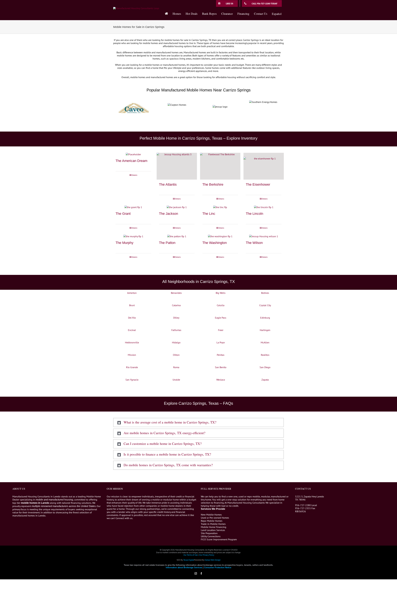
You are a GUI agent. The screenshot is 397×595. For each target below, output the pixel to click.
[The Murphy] (133, 236)
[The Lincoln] (263, 207)
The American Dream (131, 161)
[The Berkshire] (220, 166)
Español (276, 14)
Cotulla (220, 305)
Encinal (132, 330)
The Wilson (254, 243)
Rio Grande (132, 367)
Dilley (176, 317)
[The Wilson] (263, 236)
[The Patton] (177, 236)
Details (134, 175)
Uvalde (176, 379)
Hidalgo (176, 342)
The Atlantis (168, 184)
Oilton (176, 354)
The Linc (208, 214)
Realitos (265, 354)
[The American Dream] (133, 154)
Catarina (176, 305)
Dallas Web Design (213, 560)
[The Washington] (220, 236)
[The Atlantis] (177, 166)
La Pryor (220, 342)
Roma (176, 367)
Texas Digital (188, 560)
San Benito (220, 367)
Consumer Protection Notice (217, 567)
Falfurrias (176, 330)
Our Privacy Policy (206, 555)
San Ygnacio (131, 379)
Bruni (132, 305)
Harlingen (265, 330)
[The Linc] (220, 207)
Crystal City (265, 305)
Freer (220, 330)
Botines (265, 292)
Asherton (132, 292)
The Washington (214, 243)
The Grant (123, 214)
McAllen (265, 342)
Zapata (265, 379)
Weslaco (220, 379)
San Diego (265, 367)
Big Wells (220, 292)
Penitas (220, 354)
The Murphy (124, 243)
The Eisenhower (258, 184)
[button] (198, 422)
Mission (132, 354)
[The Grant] (133, 207)
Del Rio (132, 317)
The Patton (167, 243)
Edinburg (265, 317)
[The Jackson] (177, 207)
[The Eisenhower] (263, 166)
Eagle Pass (220, 317)
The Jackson (168, 214)
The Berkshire (212, 184)
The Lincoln (254, 214)
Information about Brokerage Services (184, 567)
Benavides (176, 292)
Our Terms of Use (190, 555)
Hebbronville (132, 342)
